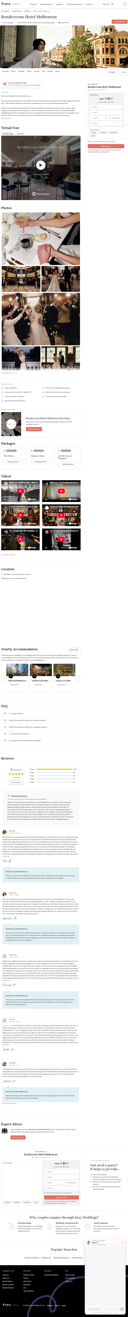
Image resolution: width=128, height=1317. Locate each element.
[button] (33, 4)
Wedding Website (8, 1287)
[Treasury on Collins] (64, 670)
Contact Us (68, 1281)
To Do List (5, 1275)
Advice (57, 71)
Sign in (101, 99)
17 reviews (9, 22)
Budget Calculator (8, 1284)
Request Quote (106, 146)
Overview (5, 71)
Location (37, 71)
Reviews (50, 71)
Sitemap (50, 1305)
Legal (64, 1305)
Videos (29, 71)
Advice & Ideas (70, 1275)
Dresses (25, 1278)
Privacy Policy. (106, 152)
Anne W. (9, 1081)
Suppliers (26, 1271)
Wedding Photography (61, 1257)
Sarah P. (9, 985)
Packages (21, 71)
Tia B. (7, 861)
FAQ (43, 71)
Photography (27, 1281)
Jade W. (8, 1049)
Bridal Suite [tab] (20, 134)
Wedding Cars (46, 1257)
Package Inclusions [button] (13, 462)
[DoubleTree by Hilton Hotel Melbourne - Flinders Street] (41, 670)
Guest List (5, 1278)
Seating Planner (7, 1281)
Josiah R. (10, 918)
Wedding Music (77, 1257)
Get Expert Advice (18, 1137)
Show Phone (64, 22)
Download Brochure (120, 21)
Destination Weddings (51, 1275)
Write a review (16, 782)
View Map (50, 22)
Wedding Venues (16, 11)
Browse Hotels (74, 650)
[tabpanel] (40, 168)
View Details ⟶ (15, 684)
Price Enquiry (113, 132)
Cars (24, 1287)
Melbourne (27, 11)
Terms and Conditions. (94, 152)
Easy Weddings (5, 11)
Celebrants (26, 1284)
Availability (103, 132)
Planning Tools (8, 1271)
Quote (93, 135)
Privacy (57, 1305)
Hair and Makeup (28, 1291)
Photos (13, 71)
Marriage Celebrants (32, 1257)
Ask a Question (70, 1278)
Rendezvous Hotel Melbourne (41, 11)
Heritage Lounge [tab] (8, 134)
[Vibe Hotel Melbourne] (17, 670)
